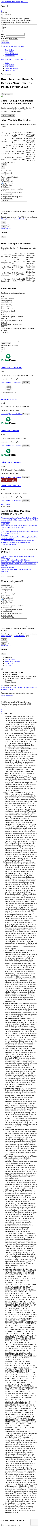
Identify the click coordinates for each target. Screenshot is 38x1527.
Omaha (6, 537)
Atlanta (19, 518)
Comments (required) (8, 617)
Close (3, 237)
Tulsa (10, 542)
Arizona (15, 556)
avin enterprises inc (6, 140)
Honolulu (8, 525)
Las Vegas (7, 527)
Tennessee (10, 569)
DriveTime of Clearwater (6, 134)
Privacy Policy (6, 219)
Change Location (7, 94)
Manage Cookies (10, 682)
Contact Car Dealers (8, 115)
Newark (15, 533)
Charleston (4, 520)
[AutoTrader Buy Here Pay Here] (12, 46)
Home (7, 63)
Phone (9, 177)
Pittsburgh (25, 537)
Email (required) (6, 173)
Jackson (28, 525)
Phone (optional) (6, 305)
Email (11, 183)
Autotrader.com (6, 688)
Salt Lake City (9, 539)
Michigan (22, 562)
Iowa (19, 560)
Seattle (28, 541)
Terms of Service (19, 219)
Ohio (5, 565)
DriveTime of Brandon (6, 152)
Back (3, 222)
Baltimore (29, 518)
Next (3, 167)
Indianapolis (22, 525)
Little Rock (20, 527)
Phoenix (19, 537)
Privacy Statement (11, 674)
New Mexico (23, 564)
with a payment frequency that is (11, 197)
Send (3, 226)
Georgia (14, 560)
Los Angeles (3, 530)
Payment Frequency (7, 22)
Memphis (24, 531)
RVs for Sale (8, 689)
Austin (24, 518)
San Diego (12, 541)
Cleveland (29, 520)
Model (3, 36)
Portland (32, 537)
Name (3, 169)
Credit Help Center (11, 54)
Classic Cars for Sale (18, 688)
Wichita (5, 544)
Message (26, 382)
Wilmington (12, 544)
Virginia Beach (17, 542)
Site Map (8, 665)
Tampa (6, 542)
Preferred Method (7, 181)
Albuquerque (5, 518)
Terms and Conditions (12, 661)
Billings (35, 518)
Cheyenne (17, 520)
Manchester (17, 531)
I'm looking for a (6, 185)
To (3, 29)
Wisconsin (4, 571)
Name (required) (6, 586)
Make (3, 34)
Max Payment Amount (8, 20)
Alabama (4, 556)
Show (3, 347)
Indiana (27, 560)
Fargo (3, 524)
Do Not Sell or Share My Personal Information (20, 676)
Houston (15, 525)
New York (9, 533)
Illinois (23, 560)
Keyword (4, 13)
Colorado (28, 556)
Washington (27, 569)
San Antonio (5, 541)
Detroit (8, 522)
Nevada (30, 564)
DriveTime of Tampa (6, 146)
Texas (15, 569)
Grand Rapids (5, 524)
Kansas (3, 562)
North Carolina (6, 564)
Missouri (28, 562)
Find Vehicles (9, 52)
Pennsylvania (5, 567)
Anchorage (13, 518)
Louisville (9, 531)
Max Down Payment (8, 18)
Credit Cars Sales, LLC (6, 158)
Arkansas (10, 556)
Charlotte (11, 520)
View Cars (4, 382)
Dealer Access (10, 56)
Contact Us (9, 663)
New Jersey (15, 564)
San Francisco (21, 541)
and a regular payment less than (11, 193)
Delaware (4, 560)
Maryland (15, 562)
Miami (29, 531)
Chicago (23, 520)
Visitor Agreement (7, 695)
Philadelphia (13, 537)
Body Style (4, 38)
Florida (9, 560)
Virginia (20, 569)
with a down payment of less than (12, 189)
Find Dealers (9, 50)
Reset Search (5, 43)
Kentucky (9, 562)
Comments (4, 200)
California (21, 556)
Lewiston (14, 527)
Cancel (4, 164)
